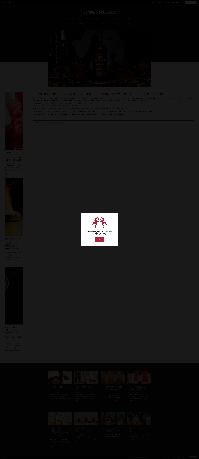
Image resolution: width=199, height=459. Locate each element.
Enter (99, 240)
